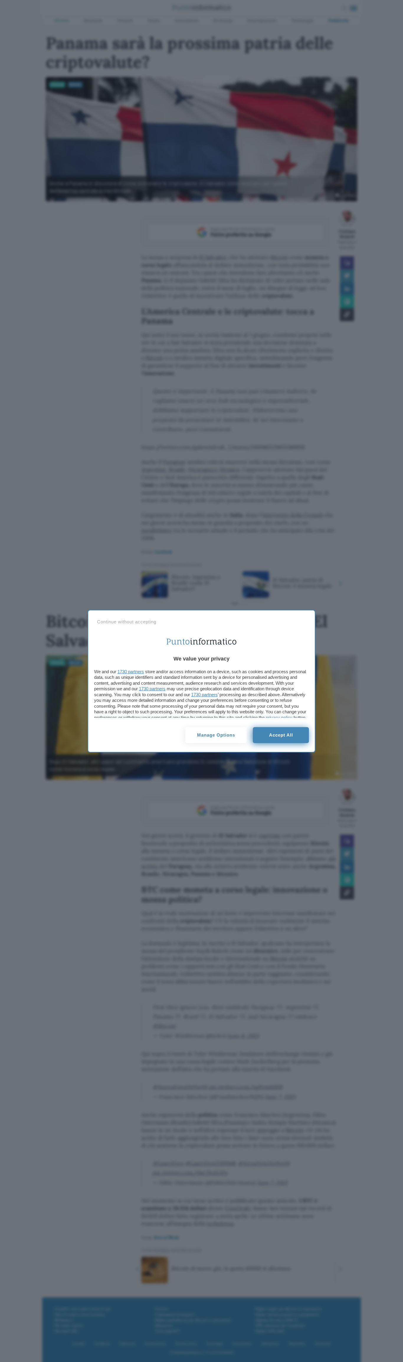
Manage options (216, 734)
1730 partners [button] (130, 671)
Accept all (281, 734)
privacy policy (279, 717)
